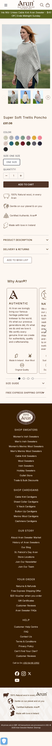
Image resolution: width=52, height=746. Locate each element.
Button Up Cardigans (26, 511)
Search (42, 5)
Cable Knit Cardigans (26, 496)
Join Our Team (26, 566)
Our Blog (26, 547)
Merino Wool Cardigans (26, 516)
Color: (7, 132)
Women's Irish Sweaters (26, 436)
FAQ (26, 631)
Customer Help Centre (26, 626)
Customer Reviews (26, 605)
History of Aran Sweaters (26, 542)
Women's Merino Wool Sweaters (26, 446)
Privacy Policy (26, 646)
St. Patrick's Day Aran (26, 552)
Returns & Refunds (26, 586)
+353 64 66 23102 (31, 663)
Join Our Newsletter (26, 561)
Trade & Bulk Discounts (26, 480)
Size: (11, 155)
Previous (4, 97)
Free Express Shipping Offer (25, 392)
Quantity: (9, 169)
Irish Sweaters (26, 465)
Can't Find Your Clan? (26, 651)
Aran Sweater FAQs (26, 610)
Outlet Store (26, 475)
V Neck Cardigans (26, 506)
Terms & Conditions (26, 641)
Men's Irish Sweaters (26, 441)
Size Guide (12, 383)
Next (48, 97)
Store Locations (26, 557)
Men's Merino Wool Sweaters (26, 451)
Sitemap (37, 728)
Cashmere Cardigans (26, 521)
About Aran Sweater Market (26, 537)
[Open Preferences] (4, 741)
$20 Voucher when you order (26, 595)
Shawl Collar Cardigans (26, 501)
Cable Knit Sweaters (26, 456)
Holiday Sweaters (26, 470)
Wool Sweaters (26, 461)
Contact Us (26, 636)
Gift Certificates (26, 600)
